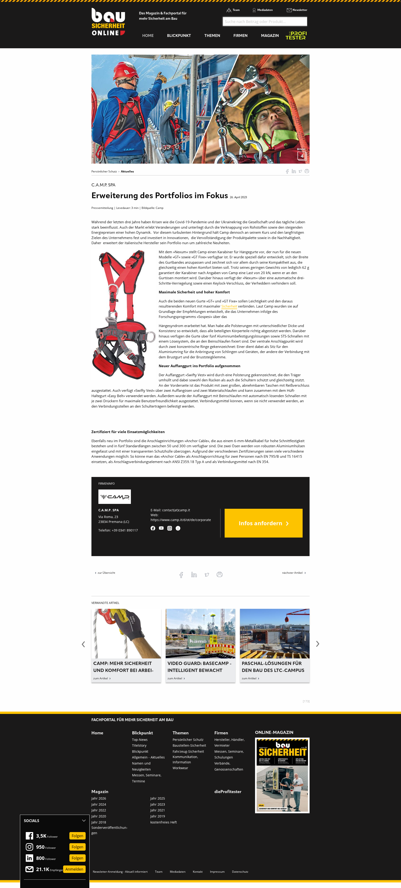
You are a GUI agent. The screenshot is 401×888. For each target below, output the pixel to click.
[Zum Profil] (178, 528)
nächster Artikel (292, 573)
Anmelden (74, 869)
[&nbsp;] (200, 108)
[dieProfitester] (296, 37)
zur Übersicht (106, 573)
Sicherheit (229, 306)
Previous (83, 646)
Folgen (77, 835)
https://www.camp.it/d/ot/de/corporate (181, 520)
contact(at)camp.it (176, 510)
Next (317, 646)
